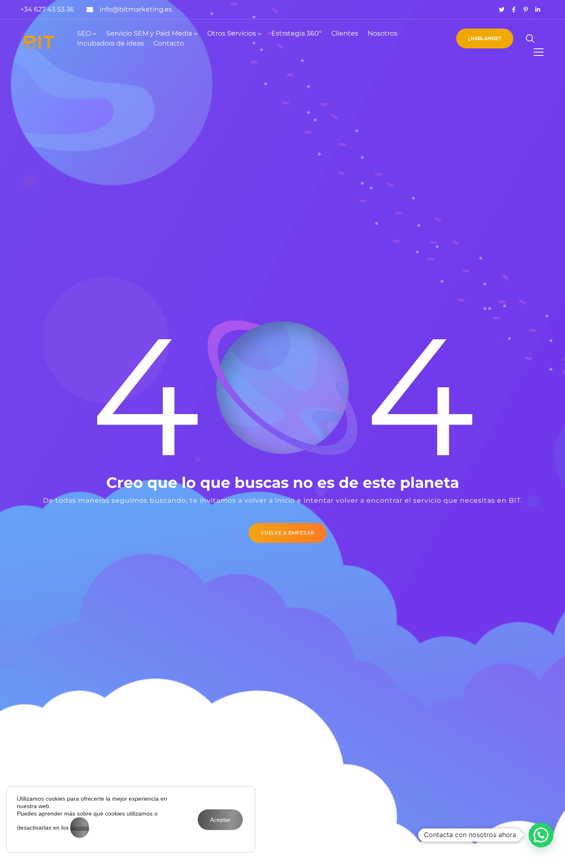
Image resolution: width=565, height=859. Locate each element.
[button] (541, 835)
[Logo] (38, 42)
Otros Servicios (231, 33)
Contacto (168, 43)
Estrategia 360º (296, 33)
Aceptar (220, 819)
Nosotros (382, 33)
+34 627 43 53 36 (47, 9)
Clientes (344, 33)
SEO (84, 33)
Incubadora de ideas (110, 43)
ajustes (79, 827)
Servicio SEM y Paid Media (149, 33)
